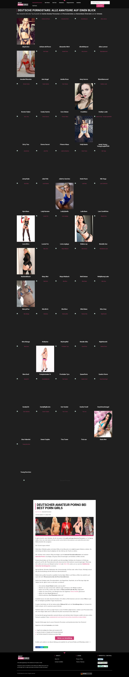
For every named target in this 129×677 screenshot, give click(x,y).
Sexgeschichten (70, 2)
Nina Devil (26, 374)
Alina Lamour (103, 47)
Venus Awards (74, 591)
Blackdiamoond (103, 79)
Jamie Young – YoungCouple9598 (103, 145)
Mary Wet (45, 276)
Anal (59, 564)
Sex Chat (54, 2)
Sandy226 (25, 407)
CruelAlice (83, 112)
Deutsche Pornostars (37, 2)
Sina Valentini (25, 439)
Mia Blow (65, 309)
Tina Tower (64, 439)
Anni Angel (45, 79)
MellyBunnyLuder (103, 276)
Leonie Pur (45, 244)
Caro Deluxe (64, 112)
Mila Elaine (83, 309)
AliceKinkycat (83, 47)
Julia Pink (45, 179)
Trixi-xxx (84, 439)
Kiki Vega (103, 179)
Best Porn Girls (38, 511)
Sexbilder (79, 2)
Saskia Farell (84, 407)
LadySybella (64, 211)
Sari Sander (64, 407)
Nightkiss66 (103, 342)
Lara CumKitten (103, 211)
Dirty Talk (66, 564)
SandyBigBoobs (45, 407)
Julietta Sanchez (64, 179)
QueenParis (84, 374)
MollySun (45, 342)
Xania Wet (103, 439)
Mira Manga (26, 342)
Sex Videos (47, 2)
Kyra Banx (26, 211)
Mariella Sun (103, 244)
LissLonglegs (64, 244)
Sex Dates (34, 5)
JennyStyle (25, 179)
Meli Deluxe (84, 276)
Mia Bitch (45, 309)
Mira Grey (103, 309)
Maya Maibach (64, 276)
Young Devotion (26, 472)
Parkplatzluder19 (45, 374)
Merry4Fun (25, 309)
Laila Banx (83, 211)
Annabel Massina (25, 79)
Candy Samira (45, 112)
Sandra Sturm (103, 374)
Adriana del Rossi (45, 47)
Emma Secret (45, 144)
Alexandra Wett (64, 47)
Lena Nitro (25, 244)
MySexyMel (64, 342)
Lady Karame (45, 211)
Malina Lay (83, 244)
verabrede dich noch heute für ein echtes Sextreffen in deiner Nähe (68, 617)
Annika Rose (64, 79)
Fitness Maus (64, 144)
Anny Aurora (84, 79)
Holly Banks (84, 144)
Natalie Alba (84, 342)
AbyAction (25, 47)
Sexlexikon (61, 2)
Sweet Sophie (45, 439)
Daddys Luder (103, 112)
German (84, 673)
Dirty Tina (26, 144)
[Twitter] (110, 673)
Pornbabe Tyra (64, 374)
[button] (37, 647)
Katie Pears (84, 179)
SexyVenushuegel (103, 407)
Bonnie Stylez (25, 112)
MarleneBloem (26, 276)
